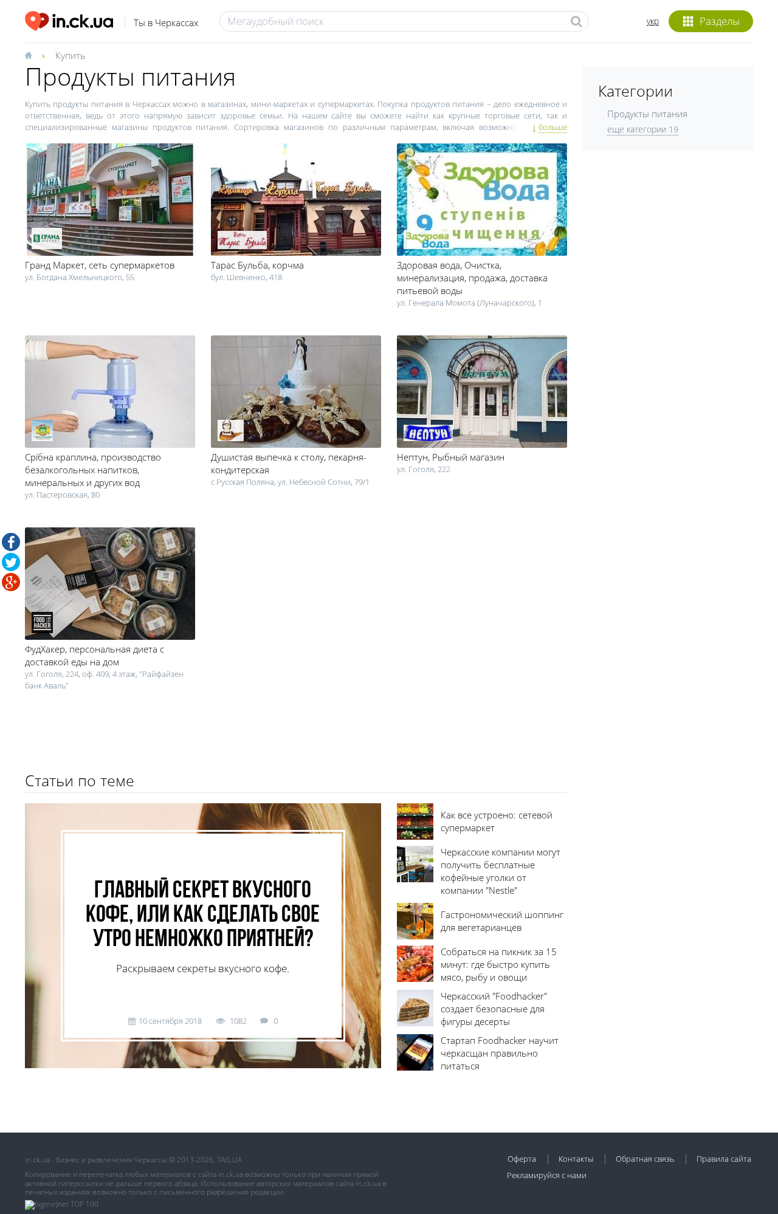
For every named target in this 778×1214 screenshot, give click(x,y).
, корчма (257, 265)
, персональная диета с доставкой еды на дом (94, 655)
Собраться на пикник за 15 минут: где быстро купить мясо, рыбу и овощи (499, 964)
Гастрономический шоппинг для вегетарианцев (502, 920)
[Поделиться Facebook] (11, 542)
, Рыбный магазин (450, 457)
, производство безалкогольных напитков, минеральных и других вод (93, 470)
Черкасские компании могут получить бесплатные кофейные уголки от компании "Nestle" (500, 871)
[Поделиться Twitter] (11, 562)
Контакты (576, 1158)
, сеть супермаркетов (99, 265)
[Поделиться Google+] (11, 582)
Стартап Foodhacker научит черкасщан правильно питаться (500, 1053)
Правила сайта (724, 1158)
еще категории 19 (642, 129)
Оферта (522, 1158)
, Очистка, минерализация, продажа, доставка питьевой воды (472, 278)
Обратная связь (645, 1158)
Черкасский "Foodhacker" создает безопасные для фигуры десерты (494, 1008)
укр (653, 21)
